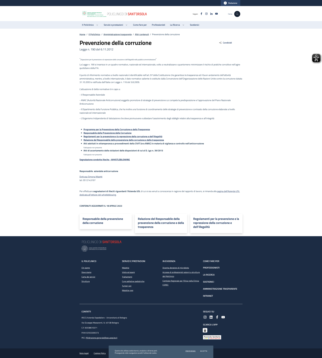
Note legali (84, 353)
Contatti (86, 311)
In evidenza (169, 261)
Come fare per (211, 261)
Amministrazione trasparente (118, 34)
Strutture (86, 281)
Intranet (208, 296)
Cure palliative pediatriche (133, 281)
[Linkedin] (211, 316)
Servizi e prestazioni (133, 261)
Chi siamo (86, 267)
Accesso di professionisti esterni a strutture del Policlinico (181, 274)
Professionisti (211, 267)
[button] (230, 3)
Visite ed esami (128, 272)
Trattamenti (127, 276)
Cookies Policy (100, 353)
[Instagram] (205, 316)
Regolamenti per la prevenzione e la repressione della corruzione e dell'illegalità (216, 223)
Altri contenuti (142, 34)
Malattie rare (127, 290)
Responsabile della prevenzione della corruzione (103, 221)
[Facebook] (217, 316)
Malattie (125, 267)
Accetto (203, 351)
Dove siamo (86, 272)
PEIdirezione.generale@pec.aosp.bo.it (101, 337)
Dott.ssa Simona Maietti (90, 176)
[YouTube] (223, 316)
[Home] (137, 14)
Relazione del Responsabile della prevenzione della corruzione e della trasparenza (161, 223)
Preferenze (191, 351)
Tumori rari (126, 285)
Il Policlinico (94, 34)
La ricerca (209, 274)
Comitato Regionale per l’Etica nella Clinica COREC (181, 282)
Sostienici (208, 281)
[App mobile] (205, 329)
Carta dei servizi (88, 276)
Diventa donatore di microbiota (176, 267)
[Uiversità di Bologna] (161, 248)
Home (82, 34)
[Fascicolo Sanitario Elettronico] (212, 337)
